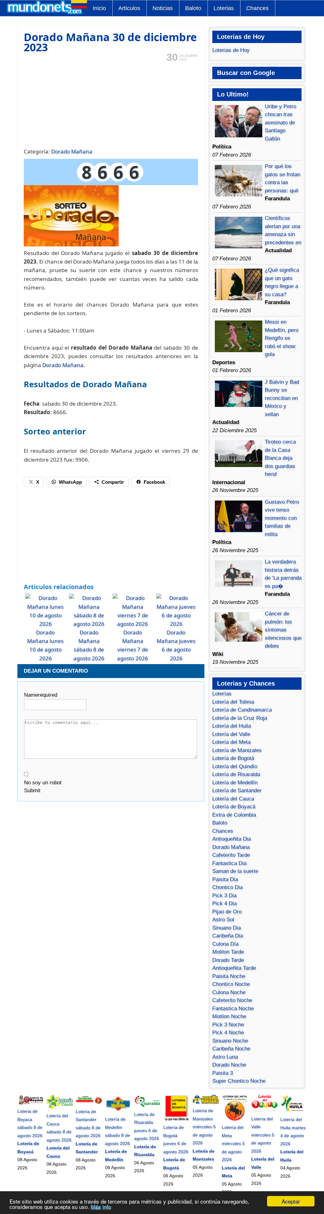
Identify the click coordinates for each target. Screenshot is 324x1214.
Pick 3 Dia (224, 896)
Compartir (113, 482)
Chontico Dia (227, 887)
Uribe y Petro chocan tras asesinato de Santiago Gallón (280, 122)
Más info (101, 1207)
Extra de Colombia (234, 815)
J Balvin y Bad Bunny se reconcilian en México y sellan (282, 398)
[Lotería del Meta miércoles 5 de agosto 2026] (235, 1119)
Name (40, 695)
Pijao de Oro (227, 912)
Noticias (163, 8)
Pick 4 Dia (224, 903)
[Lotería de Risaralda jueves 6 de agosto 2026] (147, 1106)
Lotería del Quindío (234, 766)
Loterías (222, 694)
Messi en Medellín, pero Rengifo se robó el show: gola (281, 338)
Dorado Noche (229, 1065)
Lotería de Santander (237, 791)
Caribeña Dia (227, 936)
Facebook (154, 482)
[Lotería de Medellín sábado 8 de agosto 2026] (118, 1111)
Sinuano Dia (226, 928)
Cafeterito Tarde (231, 855)
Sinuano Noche (230, 1041)
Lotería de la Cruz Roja (239, 718)
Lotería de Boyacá (233, 807)
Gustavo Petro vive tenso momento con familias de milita (282, 518)
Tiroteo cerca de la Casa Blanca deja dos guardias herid (280, 458)
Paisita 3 (222, 1073)
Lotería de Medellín (235, 783)
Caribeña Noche (231, 1049)
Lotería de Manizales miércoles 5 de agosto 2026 (204, 1126)
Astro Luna (225, 1057)
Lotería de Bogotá (233, 758)
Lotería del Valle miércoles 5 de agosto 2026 (262, 1135)
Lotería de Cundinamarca (242, 710)
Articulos (129, 8)
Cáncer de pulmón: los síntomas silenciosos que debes (283, 630)
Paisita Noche (228, 976)
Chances (257, 8)
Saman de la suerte (235, 871)
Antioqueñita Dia (231, 839)
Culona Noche (229, 992)
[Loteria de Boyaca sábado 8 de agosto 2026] (30, 1103)
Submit (32, 791)
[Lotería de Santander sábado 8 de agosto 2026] (89, 1103)
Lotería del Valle (231, 734)
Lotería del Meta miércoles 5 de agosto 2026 (233, 1143)
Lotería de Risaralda (236, 774)
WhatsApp (70, 482)
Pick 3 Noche (228, 1025)
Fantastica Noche (233, 1008)
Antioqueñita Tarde (234, 968)
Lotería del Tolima (233, 702)
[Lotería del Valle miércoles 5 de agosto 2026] (264, 1110)
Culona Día (225, 944)
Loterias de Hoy (231, 50)
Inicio (99, 8)
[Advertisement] (111, 104)
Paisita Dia (225, 879)
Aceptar (291, 1201)
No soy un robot (43, 783)
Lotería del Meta (231, 742)
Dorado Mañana (71, 151)
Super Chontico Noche (238, 1081)
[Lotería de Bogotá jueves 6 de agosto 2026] (176, 1119)
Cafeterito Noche (232, 1000)
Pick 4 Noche (228, 1033)
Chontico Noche (231, 984)
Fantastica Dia (229, 863)
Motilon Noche (229, 1016)
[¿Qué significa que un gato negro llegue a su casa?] (238, 299)
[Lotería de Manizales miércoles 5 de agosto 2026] (206, 1102)
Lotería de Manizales (237, 750)
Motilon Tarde (228, 952)
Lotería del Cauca (233, 799)
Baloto (193, 8)
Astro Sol (223, 920)
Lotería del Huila (231, 726)
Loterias (224, 8)
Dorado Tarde (228, 960)
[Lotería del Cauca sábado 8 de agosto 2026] (60, 1107)
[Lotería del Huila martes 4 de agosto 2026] (293, 1111)
